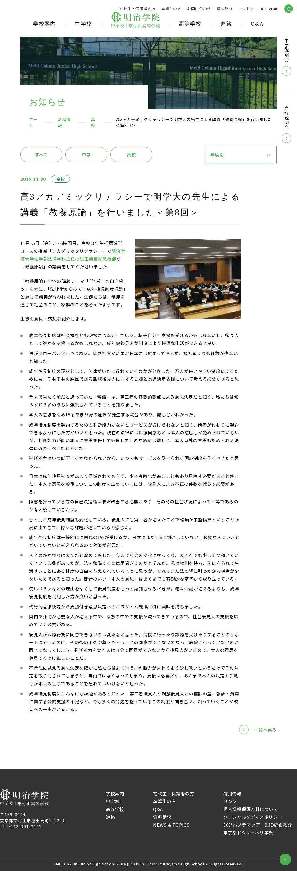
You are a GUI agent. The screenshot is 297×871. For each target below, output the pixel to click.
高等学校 (190, 24)
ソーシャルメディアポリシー (252, 817)
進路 (226, 24)
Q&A (257, 24)
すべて (41, 154)
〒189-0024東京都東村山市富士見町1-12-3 (32, 817)
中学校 (83, 24)
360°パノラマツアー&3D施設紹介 (257, 825)
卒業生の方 (171, 8)
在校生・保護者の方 (137, 8)
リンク (230, 801)
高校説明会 (286, 118)
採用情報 (232, 793)
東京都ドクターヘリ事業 (248, 833)
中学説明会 (286, 50)
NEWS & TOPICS (171, 825)
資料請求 (162, 817)
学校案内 (44, 24)
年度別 (217, 154)
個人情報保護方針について (250, 809)
